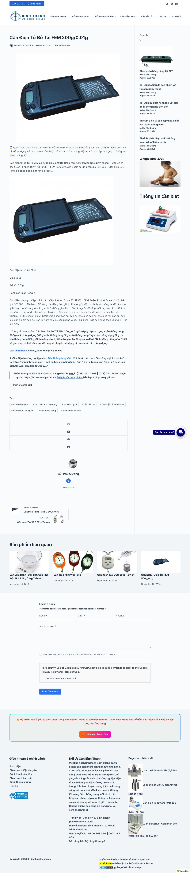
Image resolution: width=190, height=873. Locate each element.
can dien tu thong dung (45, 404)
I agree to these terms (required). (61, 678)
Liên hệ (14, 786)
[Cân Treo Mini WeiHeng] (73, 562)
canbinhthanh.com (71, 410)
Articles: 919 (68, 487)
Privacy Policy (50, 671)
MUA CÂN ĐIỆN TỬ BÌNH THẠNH (27, 4)
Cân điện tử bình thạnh (112, 404)
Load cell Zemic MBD (155, 770)
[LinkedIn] (176, 4)
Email (81, 615)
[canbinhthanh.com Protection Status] (106, 867)
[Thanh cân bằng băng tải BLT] (156, 57)
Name (43, 615)
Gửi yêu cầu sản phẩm (69, 377)
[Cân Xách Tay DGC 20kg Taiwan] (117, 562)
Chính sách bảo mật (21, 778)
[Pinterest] (69, 439)
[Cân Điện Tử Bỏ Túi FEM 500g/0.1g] (161, 562)
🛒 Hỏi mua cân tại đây (95, 734)
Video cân (177, 16)
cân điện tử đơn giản (22, 410)
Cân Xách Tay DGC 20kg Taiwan (115, 574)
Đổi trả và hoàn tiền (21, 774)
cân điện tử (88, 404)
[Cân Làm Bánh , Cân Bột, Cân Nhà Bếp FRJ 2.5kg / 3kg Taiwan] (29, 562)
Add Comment (47, 626)
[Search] (167, 4)
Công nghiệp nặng (104, 16)
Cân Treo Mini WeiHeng (67, 574)
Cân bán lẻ (146, 16)
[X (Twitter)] (172, 4)
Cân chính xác (127, 16)
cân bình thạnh (19, 404)
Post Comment (50, 691)
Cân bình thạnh (58, 16)
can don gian (69, 404)
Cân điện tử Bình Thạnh (131, 859)
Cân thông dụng (62, 45)
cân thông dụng (47, 410)
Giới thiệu (15, 766)
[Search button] (140, 40)
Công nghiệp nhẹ (80, 16)
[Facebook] (69, 424)
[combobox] (160, 35)
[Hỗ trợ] (180, 432)
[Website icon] (68, 480)
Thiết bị (162, 16)
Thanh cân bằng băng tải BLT (156, 71)
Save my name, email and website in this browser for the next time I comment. (79, 654)
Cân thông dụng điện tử (61, 358)
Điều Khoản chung (20, 781)
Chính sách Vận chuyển (23, 770)
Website (119, 615)
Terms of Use (71, 671)
